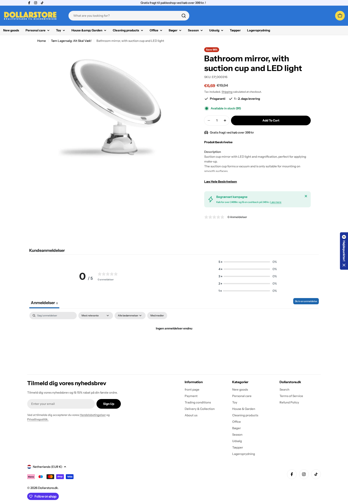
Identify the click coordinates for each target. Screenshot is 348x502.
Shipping (227, 91)
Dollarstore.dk (48, 488)
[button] (248, 261)
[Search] (183, 15)
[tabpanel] (174, 342)
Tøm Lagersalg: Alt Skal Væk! (71, 41)
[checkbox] (157, 315)
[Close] (306, 196)
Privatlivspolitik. (38, 419)
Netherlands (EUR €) (47, 467)
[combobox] (128, 16)
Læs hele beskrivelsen (220, 181)
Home (41, 41)
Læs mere (275, 202)
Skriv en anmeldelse (306, 301)
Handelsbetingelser (93, 415)
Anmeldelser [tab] (44, 302)
